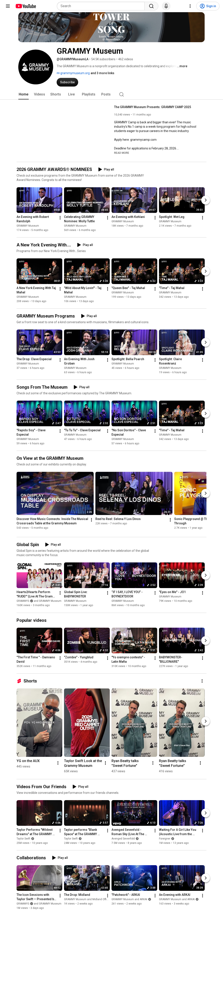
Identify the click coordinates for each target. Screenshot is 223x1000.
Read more (121, 152)
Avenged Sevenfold (123, 838)
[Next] (205, 200)
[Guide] (7, 6)
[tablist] (111, 94)
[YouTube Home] (25, 6)
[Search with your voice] (166, 6)
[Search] (151, 6)
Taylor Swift (23, 838)
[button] (121, 153)
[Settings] (190, 6)
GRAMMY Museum (28, 225)
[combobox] (102, 6)
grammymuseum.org (75, 73)
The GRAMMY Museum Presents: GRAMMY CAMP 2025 (152, 107)
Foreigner (164, 838)
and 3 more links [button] (102, 73)
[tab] (23, 94)
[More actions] (60, 217)
